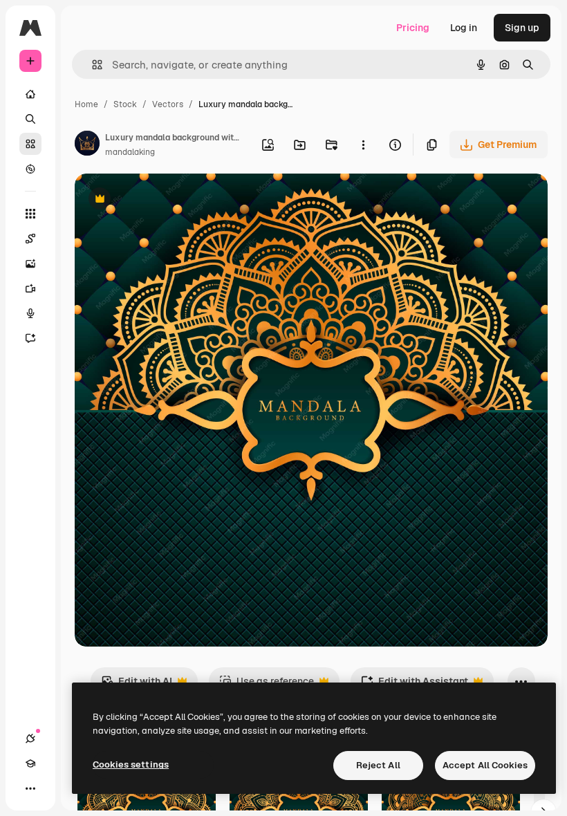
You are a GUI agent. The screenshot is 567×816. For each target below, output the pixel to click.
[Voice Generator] (30, 313)
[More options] (363, 144)
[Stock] (30, 144)
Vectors (167, 104)
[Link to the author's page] (87, 145)
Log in (463, 27)
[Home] (30, 94)
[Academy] (30, 763)
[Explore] (30, 169)
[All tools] (30, 214)
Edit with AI (136, 685)
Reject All (378, 765)
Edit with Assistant (414, 685)
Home (86, 104)
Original (163, 200)
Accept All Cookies (485, 765)
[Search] (30, 119)
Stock (125, 104)
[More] (30, 788)
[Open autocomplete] (92, 64)
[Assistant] (30, 338)
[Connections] (30, 738)
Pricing (412, 27)
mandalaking (130, 152)
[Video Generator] (30, 288)
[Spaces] (30, 239)
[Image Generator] (30, 263)
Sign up (522, 27)
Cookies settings (131, 764)
